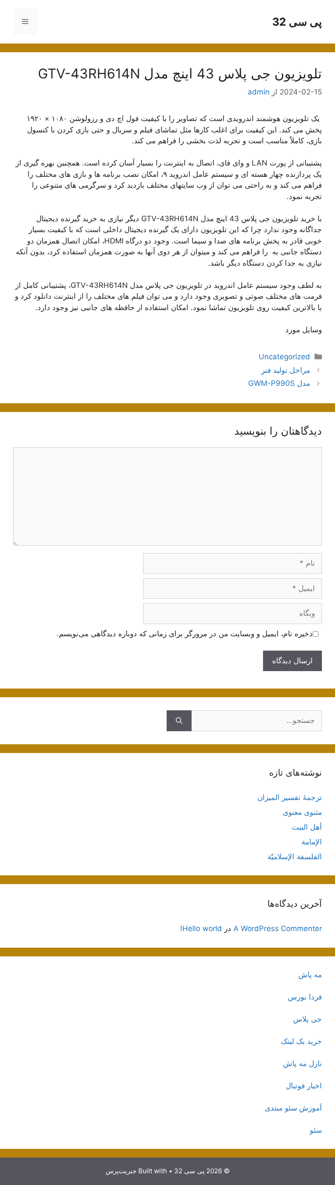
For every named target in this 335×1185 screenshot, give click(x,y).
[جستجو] (179, 720)
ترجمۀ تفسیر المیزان (289, 797)
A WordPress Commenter (277, 928)
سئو (316, 1130)
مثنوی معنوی (302, 812)
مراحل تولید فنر (285, 370)
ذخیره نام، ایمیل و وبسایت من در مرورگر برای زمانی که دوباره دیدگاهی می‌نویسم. (185, 633)
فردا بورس (305, 997)
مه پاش (310, 974)
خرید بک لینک (301, 1041)
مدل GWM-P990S (279, 383)
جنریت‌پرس (121, 1171)
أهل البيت (307, 827)
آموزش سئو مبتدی (293, 1108)
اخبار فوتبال (304, 1085)
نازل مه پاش (302, 1063)
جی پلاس (307, 1019)
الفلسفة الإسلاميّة (294, 856)
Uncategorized (284, 356)
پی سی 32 (297, 21)
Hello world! (201, 928)
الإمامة (311, 841)
